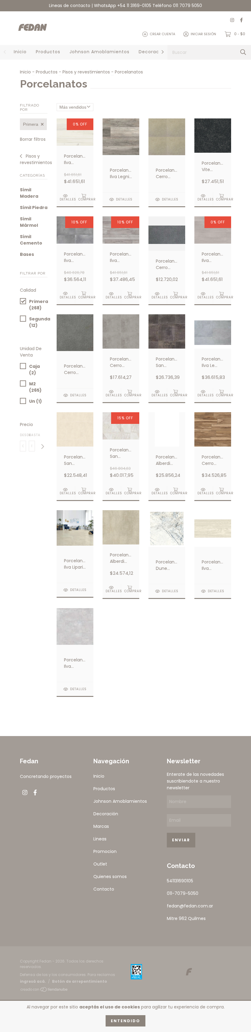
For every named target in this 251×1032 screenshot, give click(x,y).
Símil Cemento (31, 240)
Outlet (100, 864)
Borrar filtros (33, 139)
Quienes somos (110, 876)
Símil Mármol (29, 222)
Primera (30, 124)
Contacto (103, 889)
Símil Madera (29, 193)
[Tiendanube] (44, 990)
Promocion (105, 851)
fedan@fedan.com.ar (190, 906)
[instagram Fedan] (232, 20)
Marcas (101, 826)
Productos (48, 52)
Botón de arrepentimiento (79, 981)
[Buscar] (243, 52)
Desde (23, 435)
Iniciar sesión (203, 34)
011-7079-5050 (182, 893)
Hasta (32, 435)
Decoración (153, 52)
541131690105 (180, 881)
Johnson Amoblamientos (99, 52)
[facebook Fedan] (241, 20)
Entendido (125, 1020)
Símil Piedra (33, 207)
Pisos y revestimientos (86, 72)
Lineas (100, 839)
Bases (27, 254)
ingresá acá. (33, 981)
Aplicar (42, 446)
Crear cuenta (162, 34)
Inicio (20, 52)
